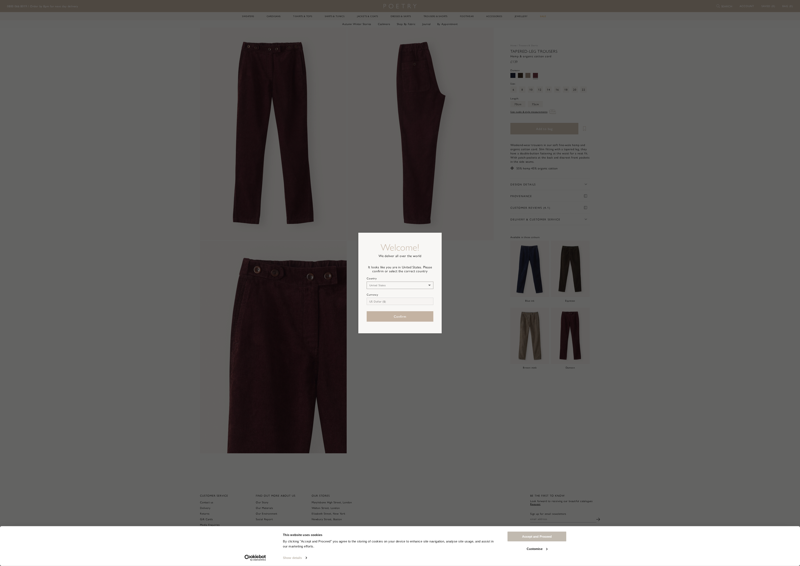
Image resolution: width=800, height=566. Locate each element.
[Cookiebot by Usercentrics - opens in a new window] (255, 558)
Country (372, 278)
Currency (372, 294)
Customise (534, 548)
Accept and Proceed (537, 536)
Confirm (400, 316)
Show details (292, 558)
